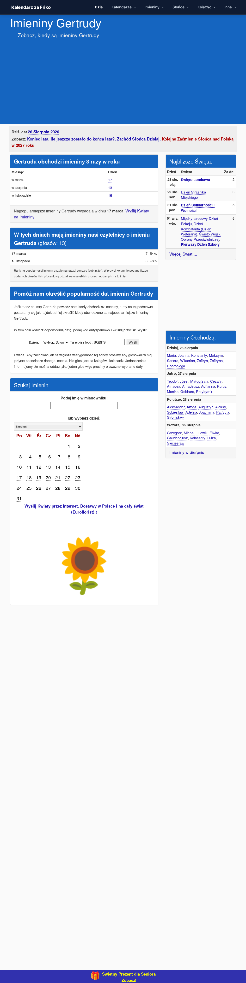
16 (110, 195)
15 (67, 466)
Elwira (214, 432)
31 (19, 498)
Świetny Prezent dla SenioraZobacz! (129, 977)
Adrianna (208, 386)
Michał (189, 432)
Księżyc (204, 7)
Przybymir (204, 391)
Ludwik (202, 432)
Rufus (221, 386)
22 (67, 477)
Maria (171, 355)
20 (48, 477)
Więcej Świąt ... (183, 254)
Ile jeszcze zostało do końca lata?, (84, 139)
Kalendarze (122, 7)
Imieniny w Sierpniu (186, 452)
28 (58, 488)
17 (110, 179)
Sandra (172, 360)
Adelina (191, 412)
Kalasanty (197, 437)
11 (29, 466)
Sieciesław (175, 442)
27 (48, 488)
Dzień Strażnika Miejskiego (193, 194)
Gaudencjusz (177, 437)
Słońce (178, 7)
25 (29, 488)
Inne (228, 7)
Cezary (216, 381)
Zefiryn (202, 360)
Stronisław (175, 417)
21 (58, 477)
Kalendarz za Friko (30, 7)
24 (19, 488)
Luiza (211, 437)
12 (38, 466)
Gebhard (187, 391)
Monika (172, 391)
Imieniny (152, 7)
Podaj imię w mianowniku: (84, 398)
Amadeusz (190, 386)
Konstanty (199, 355)
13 (110, 187)
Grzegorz (174, 432)
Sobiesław (175, 412)
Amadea (173, 386)
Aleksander (176, 406)
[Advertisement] (123, 76)
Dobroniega (176, 365)
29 (67, 488)
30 (77, 488)
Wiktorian (187, 360)
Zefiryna (216, 360)
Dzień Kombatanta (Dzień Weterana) (196, 228)
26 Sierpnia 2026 (43, 132)
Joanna (183, 355)
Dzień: (34, 342)
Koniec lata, (39, 139)
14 (58, 466)
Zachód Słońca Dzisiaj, (139, 139)
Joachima (206, 412)
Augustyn (205, 406)
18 (29, 477)
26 (38, 488)
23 (77, 477)
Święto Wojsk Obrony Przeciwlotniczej (201, 236)
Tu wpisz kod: (81, 342)
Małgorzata (199, 381)
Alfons (192, 406)
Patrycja (222, 412)
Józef (184, 381)
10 (19, 466)
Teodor (172, 381)
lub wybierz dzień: (84, 418)
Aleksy (220, 406)
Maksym (216, 355)
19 (38, 477)
